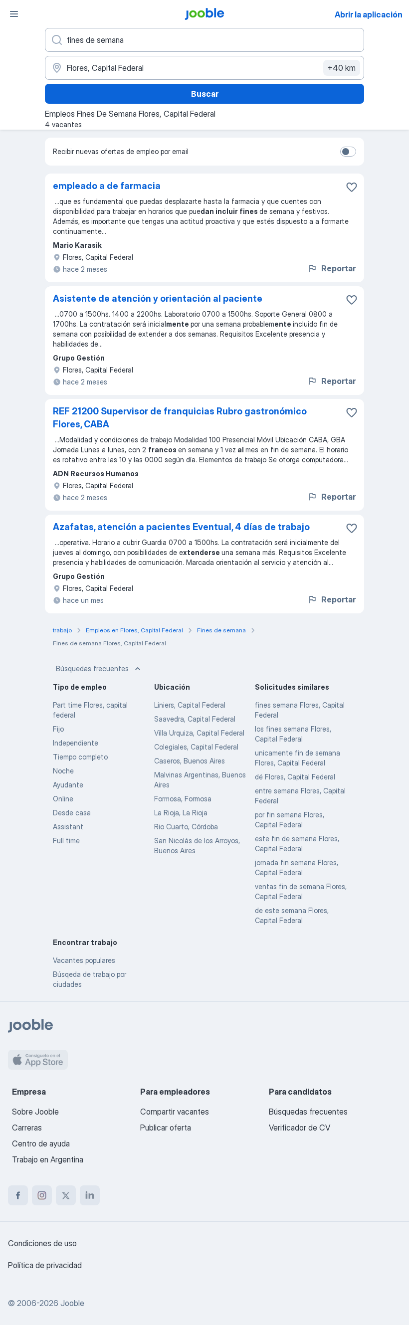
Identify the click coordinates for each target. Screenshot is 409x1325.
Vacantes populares (84, 960)
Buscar (204, 94)
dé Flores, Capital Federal (295, 776)
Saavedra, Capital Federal (194, 719)
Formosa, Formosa (182, 798)
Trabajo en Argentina (47, 1159)
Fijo (58, 729)
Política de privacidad (45, 1265)
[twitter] (66, 1195)
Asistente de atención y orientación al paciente (157, 298)
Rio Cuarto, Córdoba (186, 826)
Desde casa (72, 812)
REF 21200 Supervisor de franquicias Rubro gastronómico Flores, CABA (180, 417)
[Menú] (14, 14)
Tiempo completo (80, 757)
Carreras (27, 1128)
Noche (63, 770)
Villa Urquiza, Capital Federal (199, 733)
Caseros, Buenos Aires (189, 761)
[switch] (348, 152)
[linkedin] (90, 1195)
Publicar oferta (165, 1128)
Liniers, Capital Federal (189, 705)
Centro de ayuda (41, 1143)
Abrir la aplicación (369, 14)
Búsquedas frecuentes (92, 668)
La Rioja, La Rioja (180, 812)
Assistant (68, 826)
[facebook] (18, 1195)
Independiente (75, 743)
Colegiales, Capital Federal (196, 747)
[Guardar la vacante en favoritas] (351, 187)
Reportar (338, 268)
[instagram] (42, 1195)
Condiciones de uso (42, 1243)
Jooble (72, 1303)
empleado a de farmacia (107, 186)
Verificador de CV (299, 1128)
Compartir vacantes (174, 1112)
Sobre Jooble (35, 1112)
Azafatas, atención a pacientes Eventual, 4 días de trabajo (181, 527)
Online (63, 798)
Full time (66, 840)
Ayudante (68, 784)
